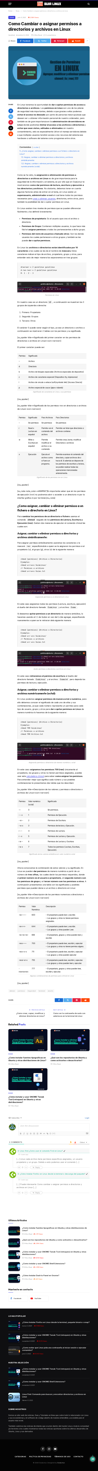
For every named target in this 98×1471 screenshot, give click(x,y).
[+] (54, 1133)
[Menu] (9, 4)
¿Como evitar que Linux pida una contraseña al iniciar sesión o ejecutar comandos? (54, 1349)
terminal (42, 991)
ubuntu (50, 991)
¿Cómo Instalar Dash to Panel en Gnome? (40, 1275)
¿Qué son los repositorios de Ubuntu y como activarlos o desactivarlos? (69, 1058)
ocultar (36, 147)
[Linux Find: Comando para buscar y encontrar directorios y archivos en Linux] (14, 1397)
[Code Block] (44, 1133)
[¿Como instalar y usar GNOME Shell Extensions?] (14, 1266)
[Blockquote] (40, 1133)
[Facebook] (10, 111)
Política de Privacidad (40, 1457)
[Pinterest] (10, 122)
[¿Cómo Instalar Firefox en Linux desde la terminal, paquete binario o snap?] (14, 1325)
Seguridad (32, 991)
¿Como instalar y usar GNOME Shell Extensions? (43, 1263)
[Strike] (30, 1133)
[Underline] (27, 1133)
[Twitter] (10, 116)
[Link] (47, 1133)
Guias (12, 17)
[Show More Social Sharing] (87, 41)
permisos (21, 991)
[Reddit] (10, 133)
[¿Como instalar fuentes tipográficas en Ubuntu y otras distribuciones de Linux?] (27, 1040)
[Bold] (20, 1133)
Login (86, 1118)
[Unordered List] (37, 1133)
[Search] (88, 4)
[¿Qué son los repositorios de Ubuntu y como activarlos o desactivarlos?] (70, 1040)
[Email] (10, 128)
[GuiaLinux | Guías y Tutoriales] (49, 3)
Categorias (20, 1457)
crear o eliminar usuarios (44, 198)
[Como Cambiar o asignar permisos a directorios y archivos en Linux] (49, 72)
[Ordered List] (34, 1133)
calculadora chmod (35, 776)
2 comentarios (51, 35)
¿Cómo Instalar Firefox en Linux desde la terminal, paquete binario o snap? (56, 1322)
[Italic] (24, 1133)
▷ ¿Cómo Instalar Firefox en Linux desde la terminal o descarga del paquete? (52, 1174)
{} (50, 1133)
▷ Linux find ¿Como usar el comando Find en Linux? (40, 1151)
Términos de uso (62, 1457)
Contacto (78, 1457)
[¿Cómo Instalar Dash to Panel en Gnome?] (14, 1278)
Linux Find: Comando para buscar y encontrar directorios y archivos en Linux (54, 1395)
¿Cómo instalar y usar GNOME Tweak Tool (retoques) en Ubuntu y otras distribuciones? (26, 1099)
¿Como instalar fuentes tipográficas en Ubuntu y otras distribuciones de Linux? (27, 1058)
